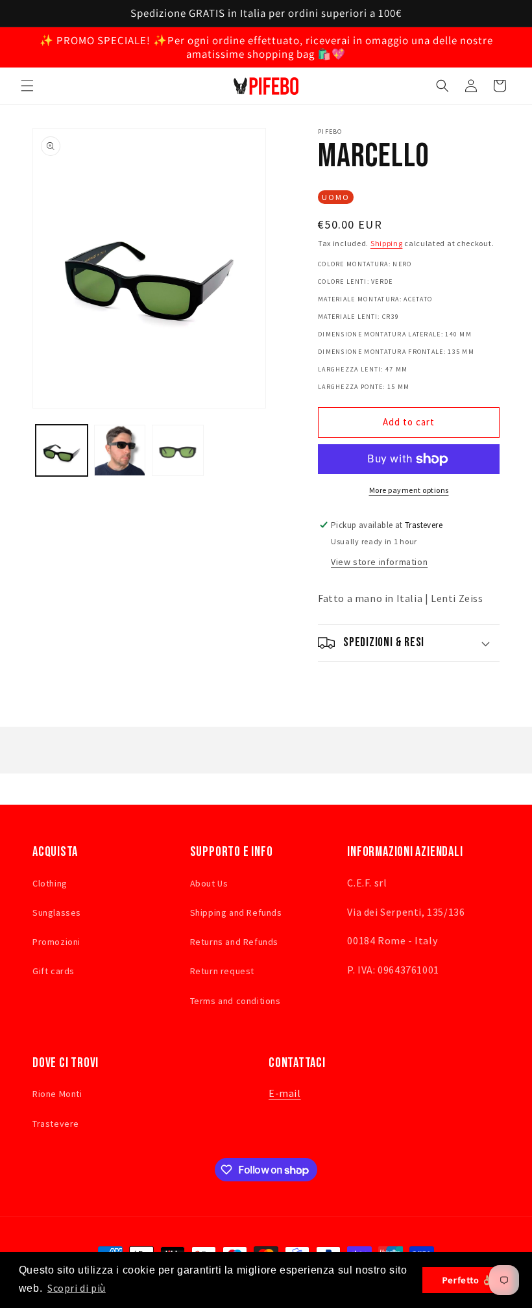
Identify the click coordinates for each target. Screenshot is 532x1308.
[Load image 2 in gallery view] (120, 451)
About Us (209, 883)
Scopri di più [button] (76, 1287)
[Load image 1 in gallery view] (62, 451)
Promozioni (56, 942)
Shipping (386, 243)
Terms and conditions (235, 1001)
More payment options (409, 490)
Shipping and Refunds (236, 912)
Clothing (49, 883)
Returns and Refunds (234, 942)
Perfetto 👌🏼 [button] (468, 1280)
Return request (222, 971)
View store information (379, 562)
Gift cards (53, 971)
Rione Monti (57, 1094)
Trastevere (55, 1123)
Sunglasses (56, 912)
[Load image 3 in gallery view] (178, 451)
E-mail (285, 1093)
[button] (27, 85)
